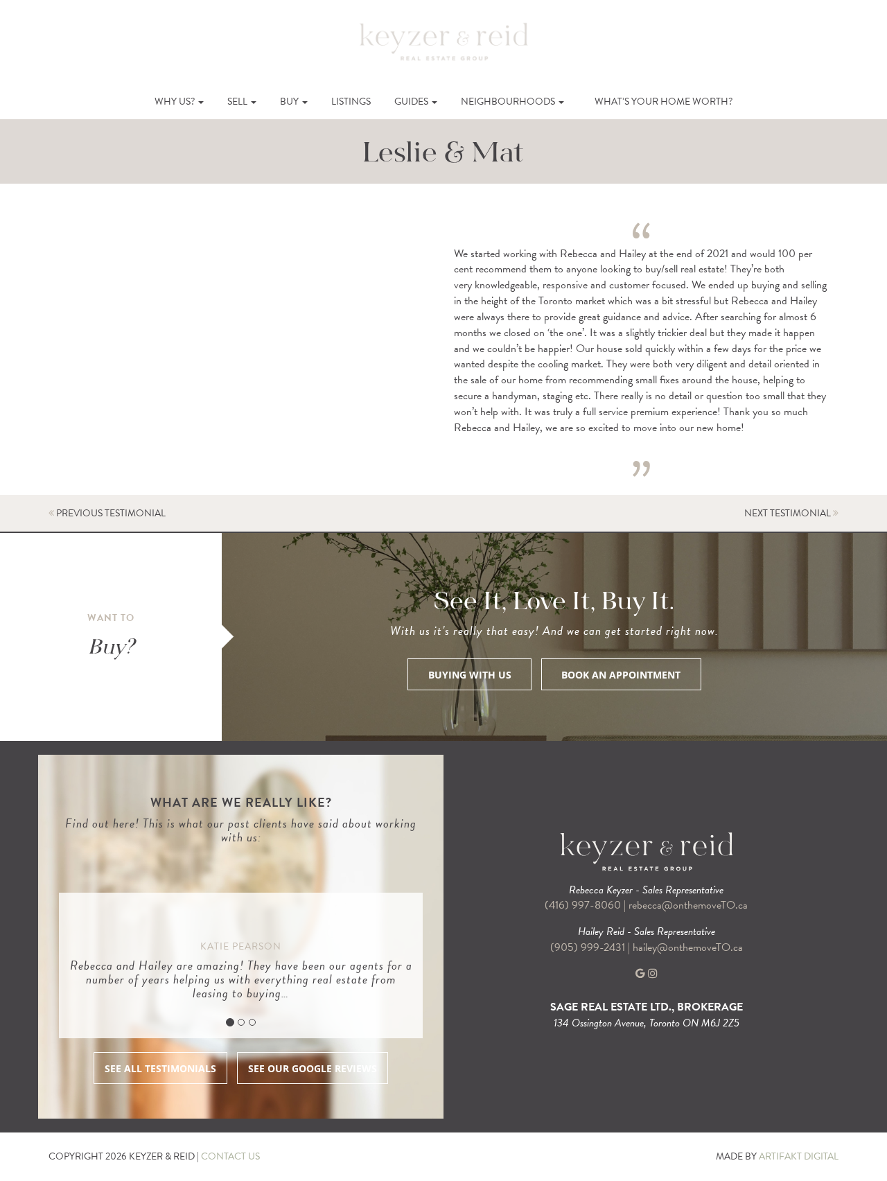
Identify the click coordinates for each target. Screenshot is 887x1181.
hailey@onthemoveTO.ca (688, 947)
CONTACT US (230, 1156)
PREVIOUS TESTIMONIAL (110, 513)
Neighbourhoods (509, 101)
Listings (351, 101)
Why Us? (176, 101)
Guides (412, 101)
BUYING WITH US (469, 674)
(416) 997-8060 (583, 905)
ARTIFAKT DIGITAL (798, 1156)
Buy (290, 101)
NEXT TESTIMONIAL (788, 513)
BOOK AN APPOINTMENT (620, 674)
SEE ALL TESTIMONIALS (160, 1068)
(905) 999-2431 (589, 947)
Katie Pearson (240, 946)
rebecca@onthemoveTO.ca (688, 905)
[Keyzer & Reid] (443, 41)
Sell (238, 101)
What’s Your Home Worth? (663, 101)
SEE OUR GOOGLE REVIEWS (312, 1068)
